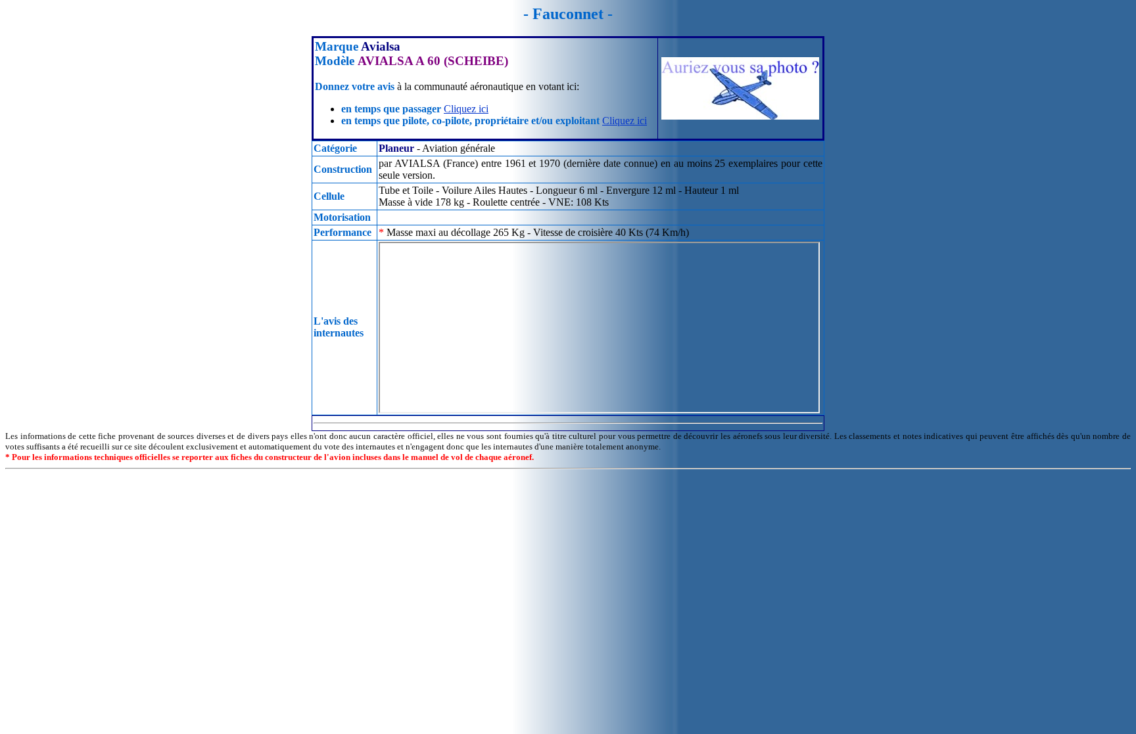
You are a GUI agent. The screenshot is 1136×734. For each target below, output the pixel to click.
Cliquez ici (466, 108)
